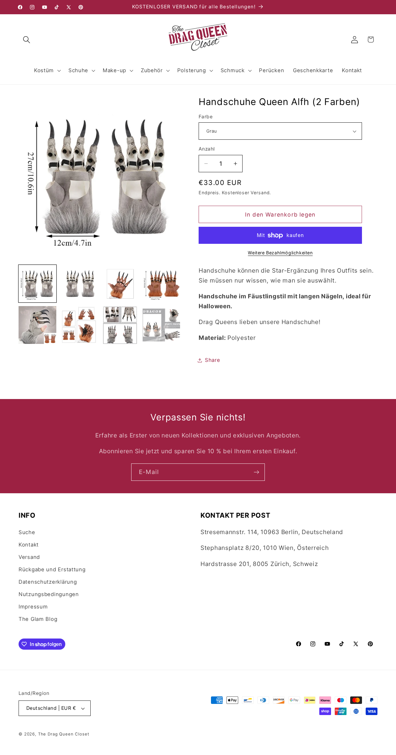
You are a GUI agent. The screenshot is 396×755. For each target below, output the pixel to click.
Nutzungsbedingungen (49, 594)
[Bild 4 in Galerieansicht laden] (161, 284)
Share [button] (212, 360)
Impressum (33, 607)
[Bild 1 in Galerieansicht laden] (37, 284)
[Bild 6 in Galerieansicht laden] (79, 325)
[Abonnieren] (256, 472)
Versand (29, 557)
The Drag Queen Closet (63, 733)
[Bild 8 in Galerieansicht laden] (161, 325)
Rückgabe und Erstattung (52, 569)
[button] (27, 39)
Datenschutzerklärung (48, 582)
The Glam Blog (38, 619)
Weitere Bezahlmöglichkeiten (280, 252)
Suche (27, 532)
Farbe (206, 117)
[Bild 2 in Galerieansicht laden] (79, 284)
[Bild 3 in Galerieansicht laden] (120, 284)
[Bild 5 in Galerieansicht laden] (37, 325)
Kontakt (29, 545)
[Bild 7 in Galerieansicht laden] (120, 325)
